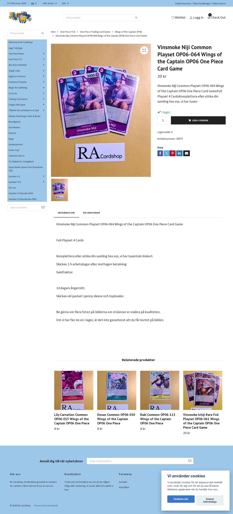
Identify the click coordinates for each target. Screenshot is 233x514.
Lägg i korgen (200, 120)
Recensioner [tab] (91, 212)
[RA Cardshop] (20, 17)
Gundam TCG (15, 182)
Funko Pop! (14, 150)
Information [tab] (66, 212)
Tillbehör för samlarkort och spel (24, 110)
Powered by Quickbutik (46, 505)
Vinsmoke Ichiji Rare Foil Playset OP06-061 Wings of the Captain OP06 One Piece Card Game (201, 420)
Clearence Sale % (16, 155)
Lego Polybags (15, 48)
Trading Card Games (18, 99)
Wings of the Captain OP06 (128, 31)
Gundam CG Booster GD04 (21, 193)
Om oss (12, 187)
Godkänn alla (181, 499)
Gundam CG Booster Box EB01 (23, 199)
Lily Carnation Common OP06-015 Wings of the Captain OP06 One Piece (71, 418)
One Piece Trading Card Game (95, 31)
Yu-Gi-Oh (13, 93)
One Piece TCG (15, 59)
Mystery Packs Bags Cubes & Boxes (24, 116)
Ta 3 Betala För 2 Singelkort (21, 161)
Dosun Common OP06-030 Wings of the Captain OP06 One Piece (116, 418)
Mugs (11, 138)
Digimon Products (17, 76)
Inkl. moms (48, 3)
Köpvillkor (124, 487)
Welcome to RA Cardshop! (21, 42)
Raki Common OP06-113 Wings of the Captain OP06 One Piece (157, 418)
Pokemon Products (17, 82)
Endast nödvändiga (210, 500)
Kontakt (123, 481)
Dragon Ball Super (17, 104)
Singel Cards (14, 70)
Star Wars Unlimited (18, 65)
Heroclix (12, 133)
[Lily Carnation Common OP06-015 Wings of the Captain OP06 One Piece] (73, 390)
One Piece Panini (16, 53)
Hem (53, 31)
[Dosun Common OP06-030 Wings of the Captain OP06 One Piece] (116, 390)
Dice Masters (14, 127)
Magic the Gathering (18, 87)
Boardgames (14, 121)
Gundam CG (14, 176)
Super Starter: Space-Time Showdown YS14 (26, 169)
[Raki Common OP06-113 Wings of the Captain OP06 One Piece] (159, 390)
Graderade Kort (16, 144)
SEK (64, 3)
